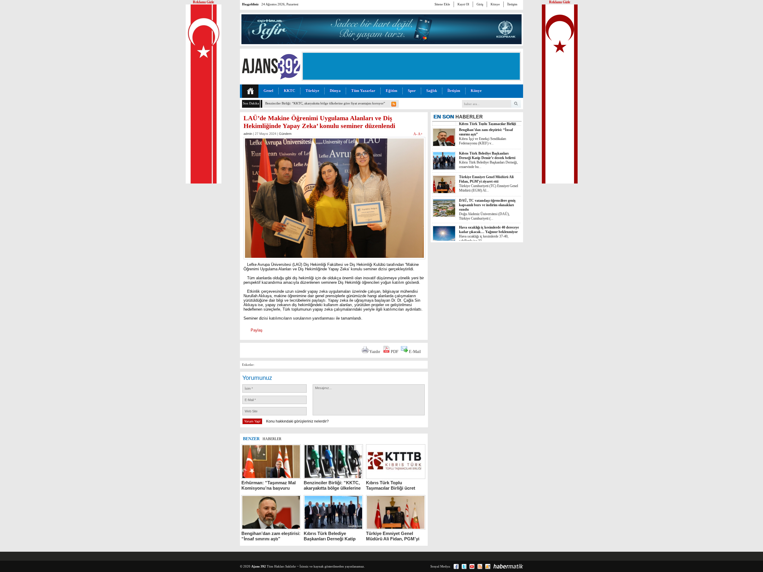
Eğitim (391, 90)
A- (415, 134)
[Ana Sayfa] (250, 91)
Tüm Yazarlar (363, 90)
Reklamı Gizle (559, 2)
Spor (412, 90)
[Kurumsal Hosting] (487, 566)
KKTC (289, 90)
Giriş (480, 4)
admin (248, 133)
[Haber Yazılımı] (508, 566)
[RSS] (479, 566)
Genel (268, 90)
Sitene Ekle (442, 4)
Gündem (285, 133)
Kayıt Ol (463, 4)
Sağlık (431, 90)
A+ (420, 134)
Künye (495, 4)
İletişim (512, 4)
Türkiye (312, 90)
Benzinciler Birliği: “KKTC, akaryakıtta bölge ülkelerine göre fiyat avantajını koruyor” (325, 103)
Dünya (335, 90)
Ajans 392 (258, 566)
